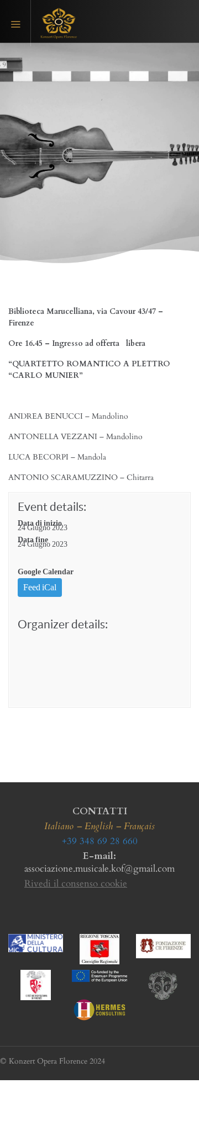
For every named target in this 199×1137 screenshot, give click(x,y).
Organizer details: (63, 624)
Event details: (52, 506)
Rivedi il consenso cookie (75, 883)
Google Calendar (46, 572)
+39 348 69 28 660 (100, 841)
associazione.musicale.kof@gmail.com (99, 868)
